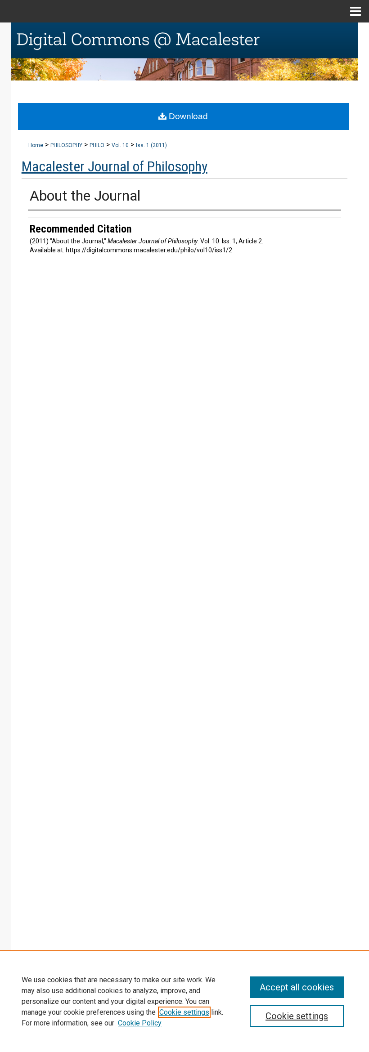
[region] (184, 1001)
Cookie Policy (140, 1023)
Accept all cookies (297, 987)
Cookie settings (184, 1012)
